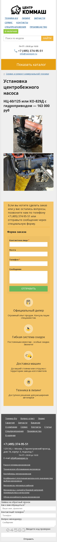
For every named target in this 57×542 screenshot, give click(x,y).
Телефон (14, 260)
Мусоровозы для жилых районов (18, 485)
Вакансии (35, 422)
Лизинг (26, 18)
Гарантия (10, 422)
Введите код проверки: (38, 528)
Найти (47, 38)
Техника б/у (11, 18)
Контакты (22, 22)
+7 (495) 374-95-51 (30, 51)
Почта (12, 250)
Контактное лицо (18, 240)
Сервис (9, 22)
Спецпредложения (15, 27)
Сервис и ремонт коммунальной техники (27, 73)
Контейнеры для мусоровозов (17, 473)
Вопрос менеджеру (11, 518)
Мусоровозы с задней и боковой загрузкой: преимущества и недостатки (23, 491)
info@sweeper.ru (28, 53)
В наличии (11, 31)
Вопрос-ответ (27, 418)
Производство (38, 27)
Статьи (48, 427)
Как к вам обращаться (13, 504)
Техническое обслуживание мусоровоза (22, 469)
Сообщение (15, 269)
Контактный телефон (13, 511)
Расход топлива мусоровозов (17, 464)
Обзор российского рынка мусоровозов (22, 497)
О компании (11, 427)
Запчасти (39, 18)
